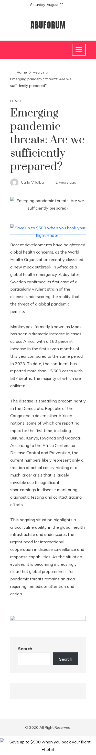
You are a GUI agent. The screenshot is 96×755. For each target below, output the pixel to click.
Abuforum (48, 25)
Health (16, 101)
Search (25, 648)
